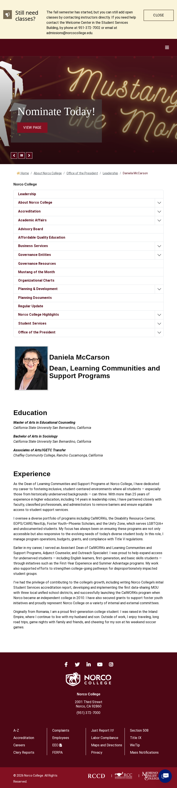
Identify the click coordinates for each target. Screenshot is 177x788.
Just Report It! (102, 730)
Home (24, 173)
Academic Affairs (32, 220)
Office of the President (82, 173)
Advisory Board (30, 229)
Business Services (33, 246)
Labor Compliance (104, 738)
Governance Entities (34, 255)
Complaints (60, 730)
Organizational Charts (36, 280)
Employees (60, 738)
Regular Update (30, 306)
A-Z (16, 730)
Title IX (135, 738)
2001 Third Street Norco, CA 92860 (88, 704)
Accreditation (29, 211)
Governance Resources (37, 264)
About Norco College (48, 173)
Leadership (110, 173)
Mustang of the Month (36, 272)
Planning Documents (35, 298)
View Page (32, 127)
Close (158, 15)
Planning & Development (38, 289)
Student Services (32, 323)
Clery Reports (23, 752)
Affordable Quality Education (41, 237)
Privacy (96, 752)
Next (29, 155)
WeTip (135, 745)
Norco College (88, 694)
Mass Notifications (144, 752)
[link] (96, 775)
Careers (19, 745)
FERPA (57, 752)
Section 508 (139, 730)
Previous (14, 155)
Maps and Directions (106, 745)
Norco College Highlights (38, 314)
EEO (55, 745)
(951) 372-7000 (88, 713)
